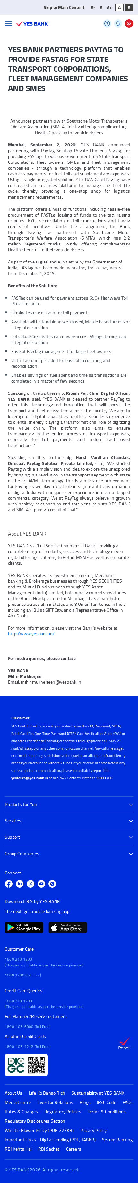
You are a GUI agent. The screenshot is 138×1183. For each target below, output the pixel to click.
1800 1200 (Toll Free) (23, 975)
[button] (8, 23)
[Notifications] (118, 23)
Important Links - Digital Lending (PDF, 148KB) (50, 1140)
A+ (109, 7)
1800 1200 (104, 778)
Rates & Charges (21, 1112)
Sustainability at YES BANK (98, 1093)
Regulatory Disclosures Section (35, 1121)
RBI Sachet (49, 1149)
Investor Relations (55, 1102)
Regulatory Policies (62, 1112)
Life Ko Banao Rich (47, 1093)
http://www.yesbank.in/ (31, 634)
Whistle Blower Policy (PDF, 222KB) (39, 1130)
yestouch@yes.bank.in (29, 778)
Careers (73, 1149)
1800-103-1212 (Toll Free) (27, 1046)
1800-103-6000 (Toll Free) (27, 1026)
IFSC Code (106, 1102)
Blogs (85, 1102)
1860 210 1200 (18, 959)
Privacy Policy (93, 1130)
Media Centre (18, 1102)
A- (93, 7)
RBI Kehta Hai (18, 1149)
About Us (13, 1093)
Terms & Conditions (107, 1112)
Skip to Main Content (64, 7)
